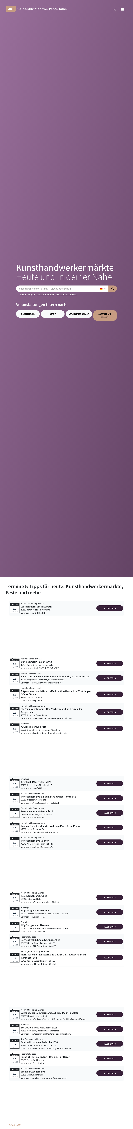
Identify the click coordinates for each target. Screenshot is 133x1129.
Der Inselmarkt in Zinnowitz (36, 661)
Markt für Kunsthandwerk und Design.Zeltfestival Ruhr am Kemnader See (53, 956)
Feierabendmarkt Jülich (34, 895)
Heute (23, 294)
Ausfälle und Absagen (105, 315)
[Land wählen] (103, 288)
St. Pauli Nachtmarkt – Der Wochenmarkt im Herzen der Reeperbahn (51, 710)
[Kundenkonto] (115, 9)
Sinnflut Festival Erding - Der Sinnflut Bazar (45, 1056)
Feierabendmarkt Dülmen (35, 840)
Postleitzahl (28, 314)
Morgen (31, 294)
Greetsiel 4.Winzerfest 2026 (36, 781)
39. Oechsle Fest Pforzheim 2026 (39, 1027)
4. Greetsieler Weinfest (33, 726)
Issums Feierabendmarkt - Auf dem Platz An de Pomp (50, 826)
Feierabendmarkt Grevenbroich (38, 811)
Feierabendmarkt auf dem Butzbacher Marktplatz (48, 796)
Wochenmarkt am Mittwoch (36, 606)
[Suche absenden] (112, 288)
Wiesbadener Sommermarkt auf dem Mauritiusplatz (49, 1012)
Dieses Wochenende (45, 294)
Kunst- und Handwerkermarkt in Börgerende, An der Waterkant (56, 676)
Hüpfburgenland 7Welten (35, 910)
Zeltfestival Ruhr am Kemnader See (40, 939)
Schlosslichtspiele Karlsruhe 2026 (39, 1042)
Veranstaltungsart (79, 314)
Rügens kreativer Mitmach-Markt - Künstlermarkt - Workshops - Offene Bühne (56, 693)
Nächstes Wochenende (66, 294)
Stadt (53, 314)
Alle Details (110, 608)
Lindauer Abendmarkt (33, 1071)
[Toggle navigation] (122, 9)
